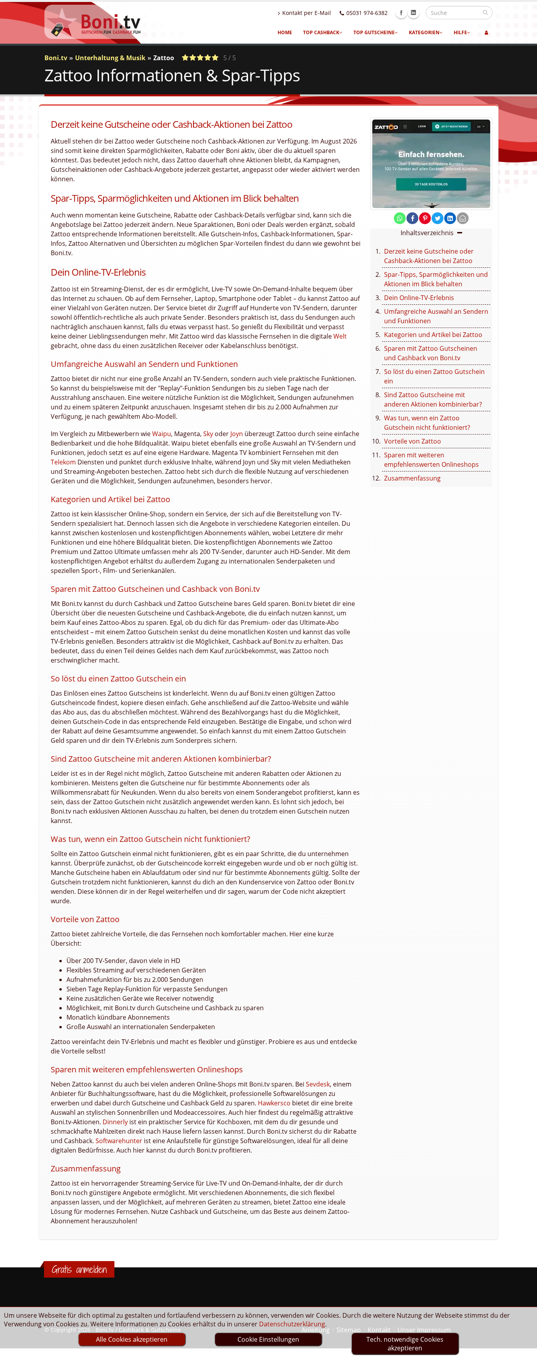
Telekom (63, 462)
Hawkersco (274, 1103)
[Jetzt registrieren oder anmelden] (486, 33)
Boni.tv (55, 57)
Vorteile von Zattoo (412, 441)
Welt (340, 336)
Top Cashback (321, 32)
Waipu (161, 433)
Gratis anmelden (79, 1269)
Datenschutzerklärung (292, 1324)
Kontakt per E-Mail (306, 13)
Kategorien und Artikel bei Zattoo (433, 334)
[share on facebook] (412, 218)
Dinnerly (115, 1122)
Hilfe (460, 32)
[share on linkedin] (450, 218)
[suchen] (485, 12)
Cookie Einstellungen (268, 1339)
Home (285, 32)
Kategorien (424, 32)
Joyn (236, 433)
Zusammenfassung (412, 478)
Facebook (401, 12)
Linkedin (413, 12)
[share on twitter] (437, 218)
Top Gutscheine (374, 32)
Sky (208, 433)
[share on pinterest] (425, 218)
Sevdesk (318, 1084)
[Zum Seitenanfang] (523, 1349)
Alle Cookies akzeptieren (131, 1339)
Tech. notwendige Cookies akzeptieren (404, 1343)
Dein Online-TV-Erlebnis (419, 297)
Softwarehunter (119, 1140)
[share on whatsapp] (400, 218)
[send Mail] (462, 218)
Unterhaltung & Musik (110, 57)
